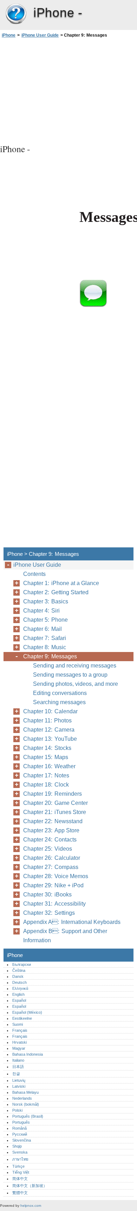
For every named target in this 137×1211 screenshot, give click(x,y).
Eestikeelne (22, 1018)
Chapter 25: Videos (47, 849)
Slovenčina (21, 1140)
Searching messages (59, 702)
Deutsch (19, 982)
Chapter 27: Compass (50, 867)
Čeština (18, 970)
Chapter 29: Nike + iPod (53, 885)
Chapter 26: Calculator (51, 858)
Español (19, 1000)
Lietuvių (18, 1080)
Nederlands (22, 1098)
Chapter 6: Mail (42, 629)
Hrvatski (19, 1042)
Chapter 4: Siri (41, 611)
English (18, 994)
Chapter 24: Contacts (50, 840)
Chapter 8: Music (44, 647)
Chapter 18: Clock (46, 785)
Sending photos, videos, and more (75, 684)
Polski (17, 1110)
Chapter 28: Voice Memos (55, 876)
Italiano (18, 1060)
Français (19, 1030)
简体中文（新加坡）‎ (29, 1186)
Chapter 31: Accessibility (54, 904)
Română (19, 1128)
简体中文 (20, 1178)
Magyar (18, 1048)
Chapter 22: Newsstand (53, 821)
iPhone (15, 14)
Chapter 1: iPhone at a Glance (61, 583)
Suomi (17, 1024)
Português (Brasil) (27, 1116)
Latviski (18, 1086)
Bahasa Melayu (25, 1092)
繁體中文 (20, 1193)
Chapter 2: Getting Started (56, 592)
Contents (34, 574)
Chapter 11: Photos (47, 721)
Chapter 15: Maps (45, 757)
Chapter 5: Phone (45, 620)
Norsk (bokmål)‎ (25, 1104)
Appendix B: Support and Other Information (65, 935)
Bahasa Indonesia (27, 1054)
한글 (16, 1074)
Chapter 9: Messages (50, 656)
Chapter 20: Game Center (55, 803)
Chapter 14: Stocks (47, 748)
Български (21, 964)
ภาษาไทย (20, 1159)
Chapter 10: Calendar (50, 711)
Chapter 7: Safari (44, 638)
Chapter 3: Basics (45, 601)
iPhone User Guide (40, 35)
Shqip (17, 1146)
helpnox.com (30, 1205)
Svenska (19, 1152)
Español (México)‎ (27, 1012)
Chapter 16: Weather (49, 766)
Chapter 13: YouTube (50, 739)
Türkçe (18, 1166)
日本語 (18, 1066)
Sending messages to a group (70, 675)
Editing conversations (60, 693)
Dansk (18, 976)
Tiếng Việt (20, 1172)
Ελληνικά (20, 988)
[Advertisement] (68, 90)
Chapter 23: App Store (51, 830)
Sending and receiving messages (74, 666)
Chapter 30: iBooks (47, 895)
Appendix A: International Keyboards (71, 922)
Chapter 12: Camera (48, 730)
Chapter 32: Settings (49, 913)
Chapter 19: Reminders (52, 794)
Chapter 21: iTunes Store (54, 812)
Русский (19, 1134)
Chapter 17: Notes (46, 775)
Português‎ (21, 1122)
